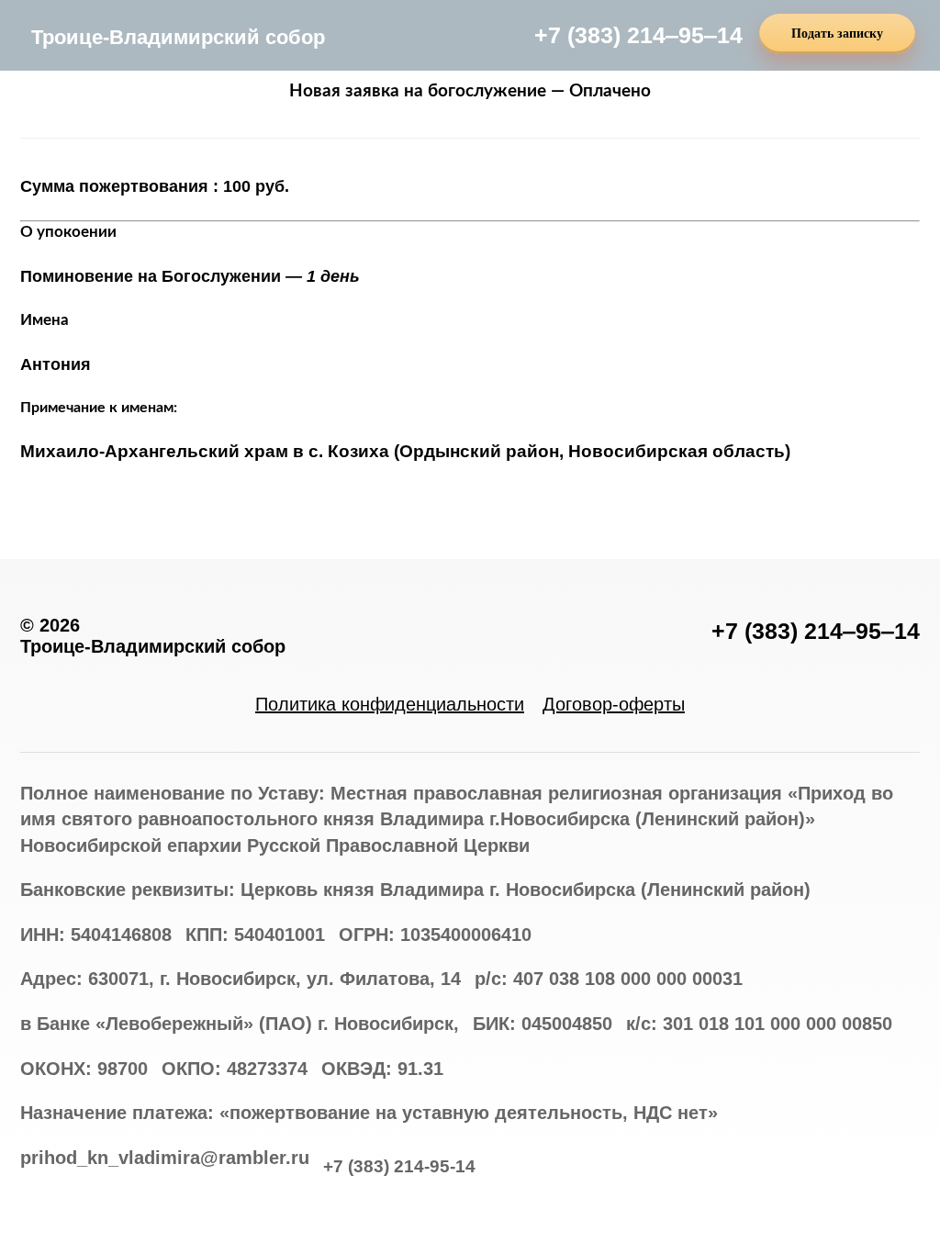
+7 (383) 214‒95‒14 (638, 35)
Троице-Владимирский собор (178, 37)
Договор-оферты (614, 704)
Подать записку (837, 33)
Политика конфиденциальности (389, 704)
